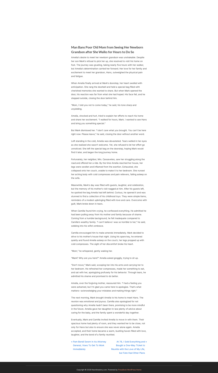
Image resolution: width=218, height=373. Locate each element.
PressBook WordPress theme (129, 370)
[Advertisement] (109, 19)
